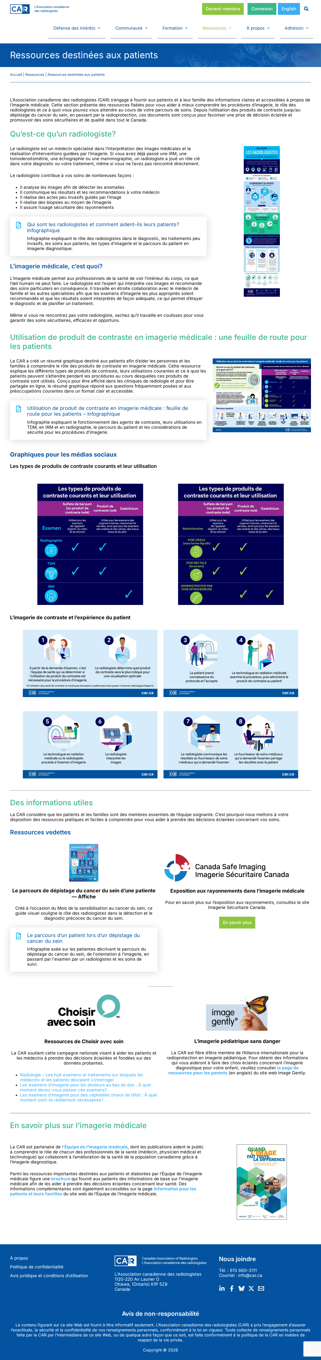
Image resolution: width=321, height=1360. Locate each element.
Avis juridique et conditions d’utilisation (49, 1275)
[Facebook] (232, 1288)
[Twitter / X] (251, 1288)
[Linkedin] (222, 1288)
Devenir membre (223, 8)
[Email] (261, 1288)
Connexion (262, 8)
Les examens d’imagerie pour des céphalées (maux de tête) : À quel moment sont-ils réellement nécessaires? (88, 1097)
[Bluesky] (241, 1288)
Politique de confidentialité (36, 1266)
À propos (19, 1258)
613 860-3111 (243, 1270)
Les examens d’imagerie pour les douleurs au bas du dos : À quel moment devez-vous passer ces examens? (85, 1087)
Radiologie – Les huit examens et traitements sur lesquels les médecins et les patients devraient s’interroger (81, 1077)
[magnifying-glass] (304, 8)
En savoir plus (237, 922)
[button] (97, 28)
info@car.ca (250, 1275)
